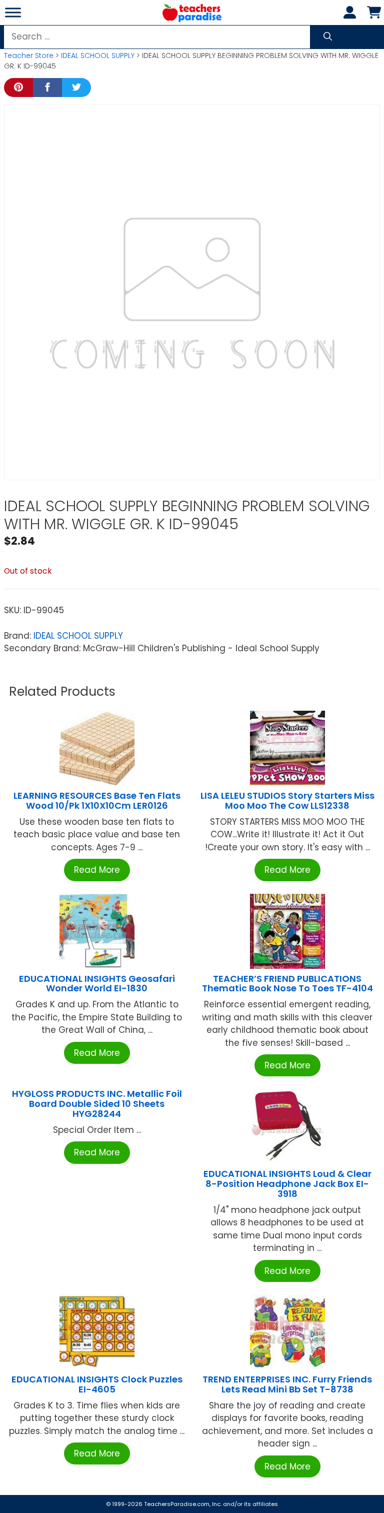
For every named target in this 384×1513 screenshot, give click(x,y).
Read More (97, 870)
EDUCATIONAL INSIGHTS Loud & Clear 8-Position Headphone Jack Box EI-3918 (288, 1183)
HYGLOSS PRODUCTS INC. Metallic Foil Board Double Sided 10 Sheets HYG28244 (97, 1103)
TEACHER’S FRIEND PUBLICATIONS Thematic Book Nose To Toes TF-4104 (287, 983)
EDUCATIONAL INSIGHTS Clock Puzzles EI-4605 (97, 1384)
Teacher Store (29, 56)
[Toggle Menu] (13, 12)
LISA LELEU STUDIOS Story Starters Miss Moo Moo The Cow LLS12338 (287, 800)
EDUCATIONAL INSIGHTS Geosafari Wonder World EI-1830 (97, 983)
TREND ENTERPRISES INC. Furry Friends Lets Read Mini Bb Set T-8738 (287, 1384)
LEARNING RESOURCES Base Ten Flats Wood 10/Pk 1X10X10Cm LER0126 (97, 800)
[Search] (327, 37)
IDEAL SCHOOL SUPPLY (97, 56)
